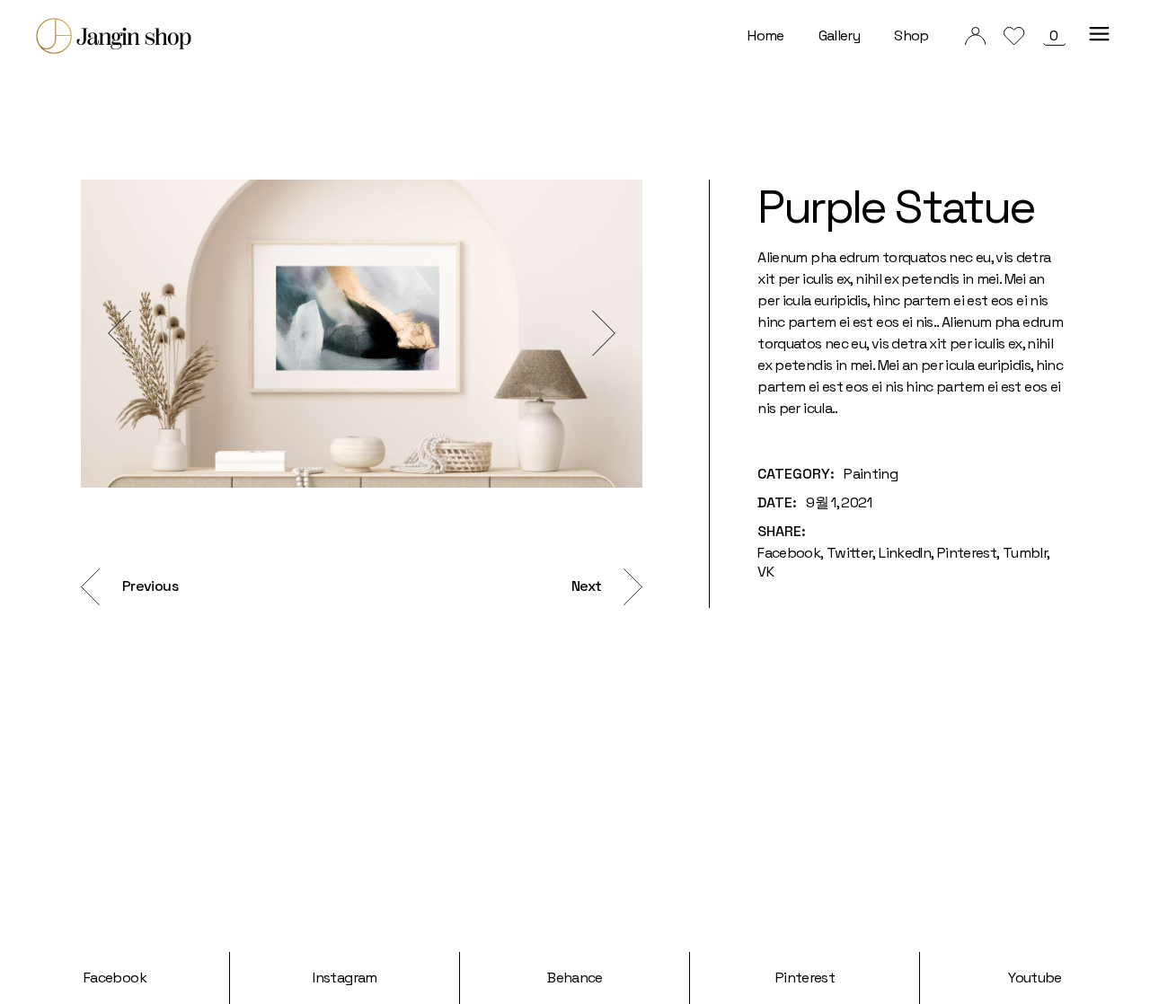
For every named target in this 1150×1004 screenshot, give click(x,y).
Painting (871, 473)
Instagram (344, 977)
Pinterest (805, 977)
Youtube (1035, 977)
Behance (575, 977)
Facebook (115, 977)
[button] (119, 334)
